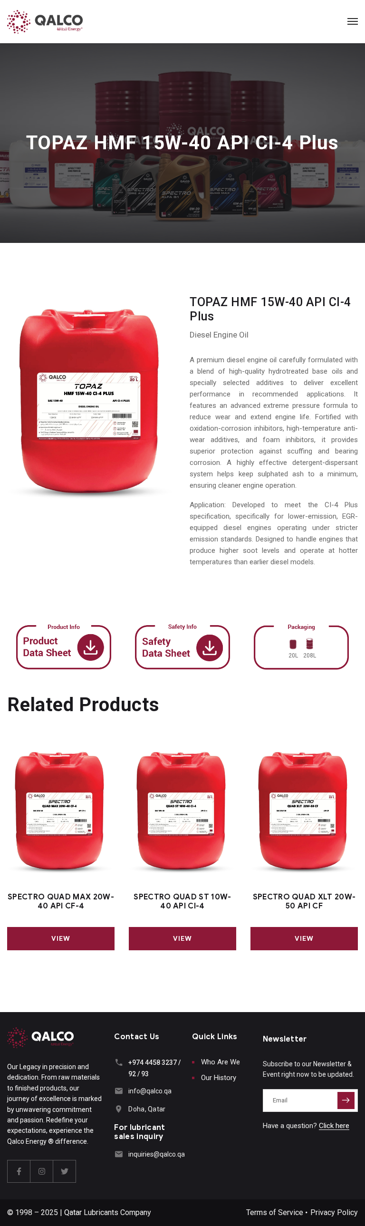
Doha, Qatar (146, 1109)
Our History (218, 1077)
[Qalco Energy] (45, 21)
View (60, 939)
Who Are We (220, 1062)
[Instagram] (41, 1171)
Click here (334, 1125)
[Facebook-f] (19, 1171)
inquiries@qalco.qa (156, 1154)
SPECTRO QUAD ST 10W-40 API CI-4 (182, 902)
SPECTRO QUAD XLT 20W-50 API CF (304, 902)
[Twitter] (64, 1171)
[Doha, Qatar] (118, 1108)
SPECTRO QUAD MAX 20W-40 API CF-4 (61, 902)
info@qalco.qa (150, 1091)
